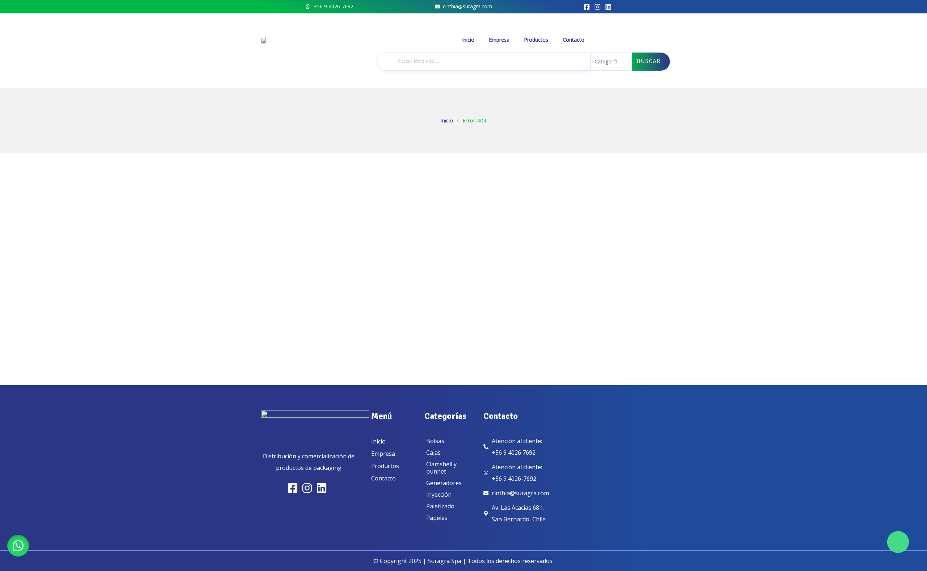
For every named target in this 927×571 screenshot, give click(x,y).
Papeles (437, 518)
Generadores (444, 483)
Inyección (439, 495)
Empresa (499, 39)
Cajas (433, 453)
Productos (536, 39)
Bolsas (435, 441)
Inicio (468, 39)
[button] (18, 546)
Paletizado (440, 506)
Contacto (573, 39)
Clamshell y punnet (441, 467)
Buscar (649, 61)
